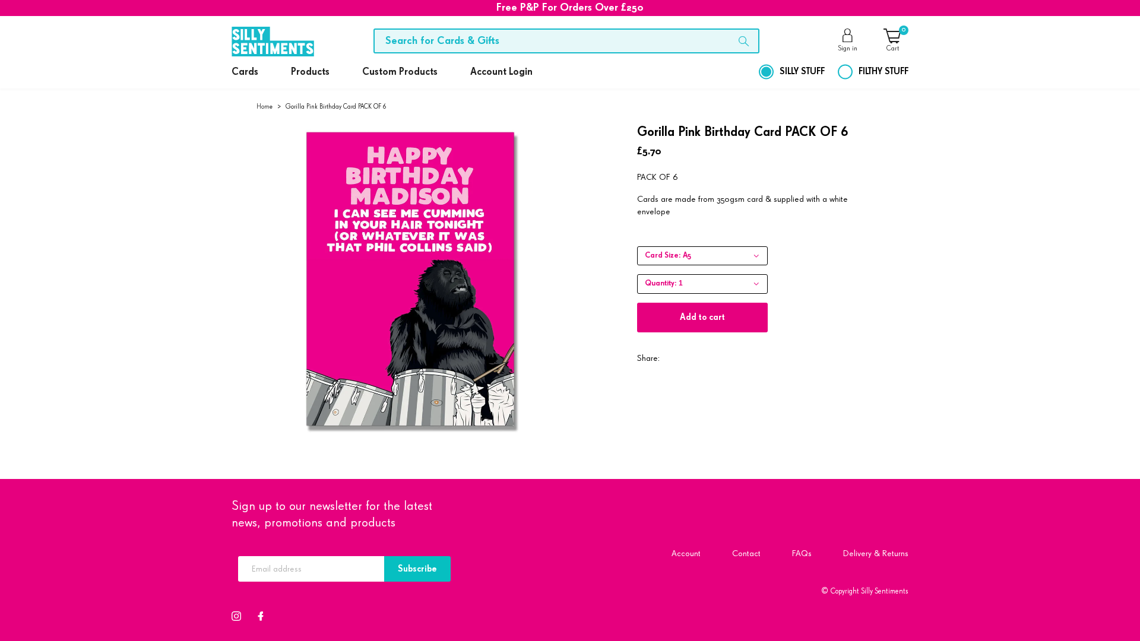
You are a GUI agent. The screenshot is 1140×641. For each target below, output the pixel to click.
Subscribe (417, 568)
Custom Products (400, 72)
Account (686, 553)
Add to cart (702, 317)
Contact (746, 553)
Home (264, 106)
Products (310, 72)
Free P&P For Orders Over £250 (570, 7)
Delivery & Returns (875, 553)
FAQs (802, 553)
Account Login (501, 72)
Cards (245, 72)
